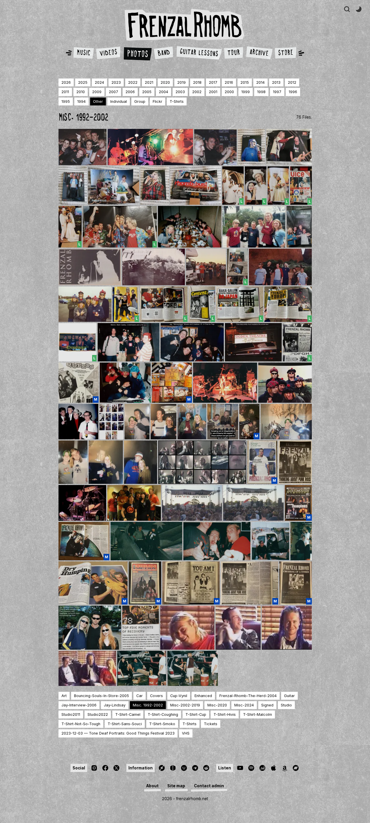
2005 (147, 92)
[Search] (347, 9)
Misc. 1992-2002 (148, 705)
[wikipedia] (184, 768)
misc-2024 (244, 705)
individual (118, 101)
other (98, 101)
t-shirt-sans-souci (125, 724)
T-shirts (190, 724)
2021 (149, 82)
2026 (66, 82)
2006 (130, 92)
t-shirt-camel (127, 714)
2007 (113, 92)
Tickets (210, 724)
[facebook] (105, 768)
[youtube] (240, 768)
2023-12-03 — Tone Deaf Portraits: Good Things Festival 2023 (118, 733)
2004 (163, 92)
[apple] (273, 768)
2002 (197, 92)
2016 (229, 82)
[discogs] (162, 768)
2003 (180, 92)
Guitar (289, 696)
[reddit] (206, 768)
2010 (80, 92)
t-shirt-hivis (225, 714)
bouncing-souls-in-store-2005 (101, 696)
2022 (132, 82)
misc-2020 (217, 705)
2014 (260, 82)
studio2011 (70, 714)
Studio (286, 705)
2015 (244, 82)
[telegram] (195, 768)
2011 (65, 92)
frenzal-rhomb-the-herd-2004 (248, 696)
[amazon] (284, 768)
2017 (213, 82)
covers (156, 696)
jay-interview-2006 (79, 705)
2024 (99, 82)
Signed (267, 705)
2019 (181, 82)
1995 (65, 101)
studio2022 (97, 714)
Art (64, 696)
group (139, 101)
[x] (116, 768)
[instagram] (94, 768)
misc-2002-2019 (185, 705)
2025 (82, 82)
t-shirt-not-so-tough (80, 724)
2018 (197, 82)
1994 (81, 101)
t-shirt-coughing (163, 714)
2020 (165, 82)
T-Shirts (177, 101)
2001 (213, 92)
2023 (116, 82)
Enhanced (203, 696)
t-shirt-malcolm (257, 714)
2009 (96, 92)
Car (139, 696)
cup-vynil (178, 696)
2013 (276, 82)
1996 (293, 92)
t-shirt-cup (195, 714)
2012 (292, 82)
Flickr (157, 101)
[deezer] (262, 768)
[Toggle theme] (358, 9)
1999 (245, 92)
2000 (229, 92)
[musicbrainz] (173, 768)
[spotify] (251, 768)
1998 (261, 92)
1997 (277, 92)
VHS (186, 733)
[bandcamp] (296, 768)
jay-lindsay (114, 705)
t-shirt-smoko (162, 724)
